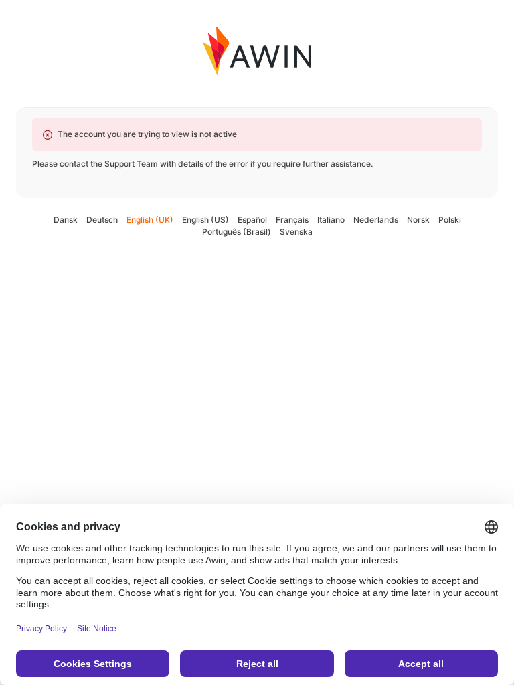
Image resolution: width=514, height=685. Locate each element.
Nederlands (375, 220)
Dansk (66, 220)
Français (292, 220)
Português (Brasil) (236, 232)
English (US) (205, 220)
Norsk (418, 220)
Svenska (296, 232)
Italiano (331, 220)
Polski (449, 220)
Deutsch (102, 220)
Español (252, 220)
